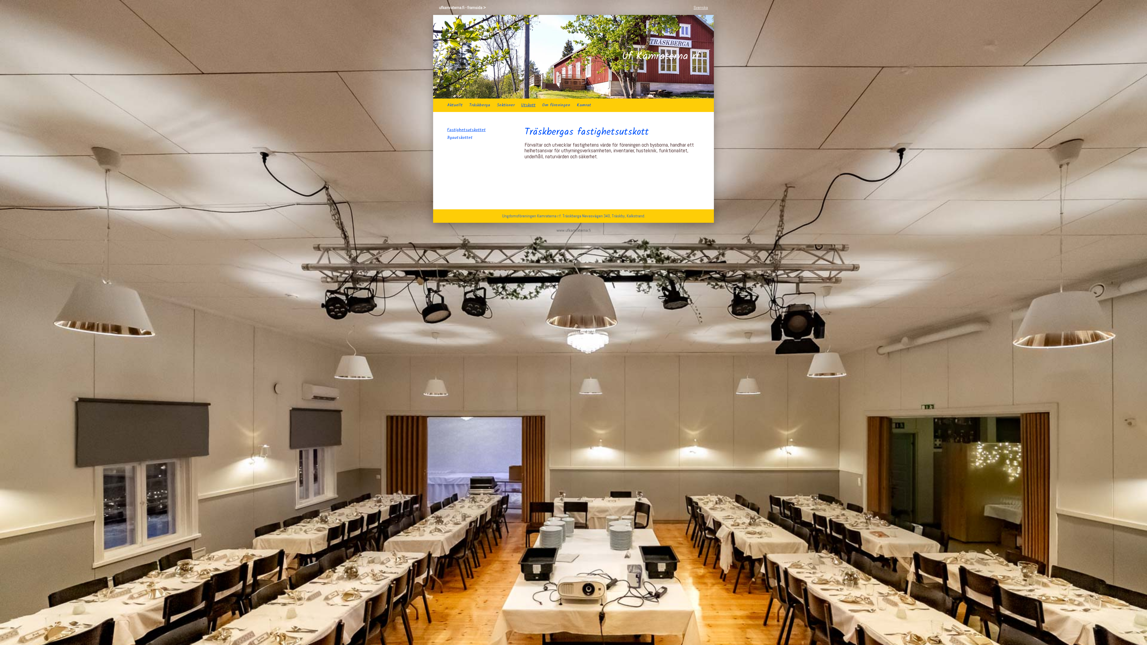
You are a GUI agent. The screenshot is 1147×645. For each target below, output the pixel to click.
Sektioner (506, 105)
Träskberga (479, 105)
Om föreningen (556, 105)
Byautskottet (460, 137)
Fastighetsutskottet (466, 130)
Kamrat (584, 105)
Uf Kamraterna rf (661, 56)
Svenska (701, 7)
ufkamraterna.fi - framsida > (462, 7)
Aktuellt (455, 105)
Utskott (528, 105)
